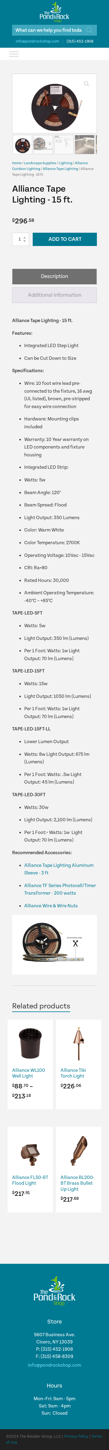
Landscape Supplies (40, 163)
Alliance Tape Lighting (60, 169)
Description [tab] (54, 276)
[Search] (89, 30)
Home (16, 163)
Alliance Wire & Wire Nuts (51, 906)
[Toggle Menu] (14, 54)
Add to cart (64, 239)
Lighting (65, 163)
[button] (86, 83)
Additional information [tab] (54, 295)
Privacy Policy (76, 1436)
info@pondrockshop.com (37, 41)
